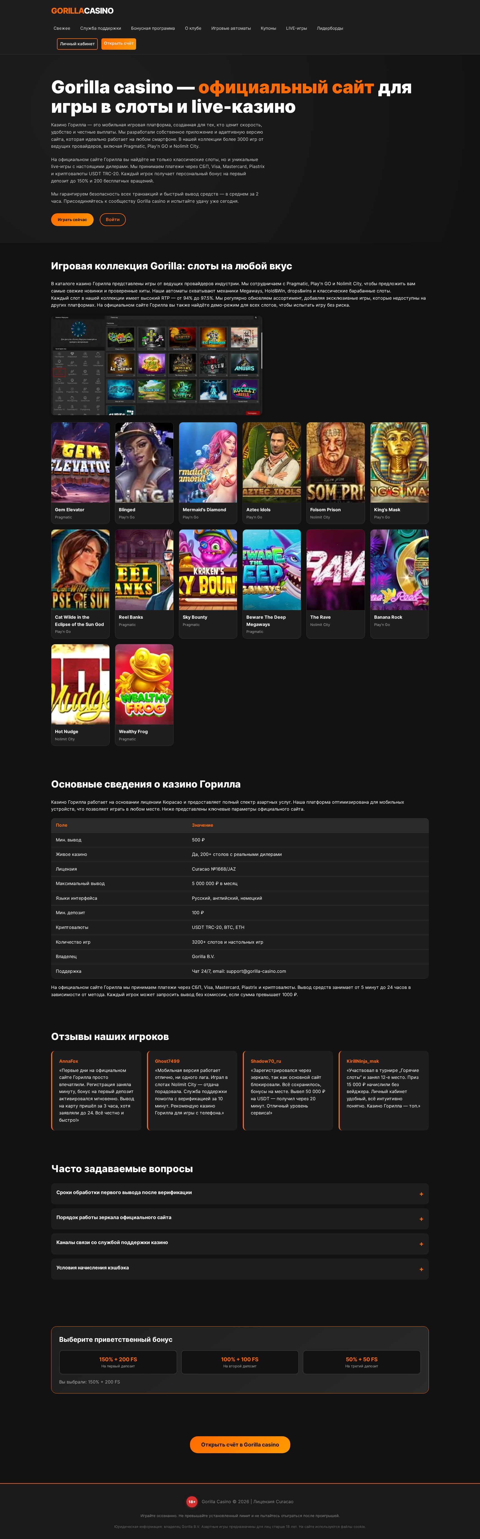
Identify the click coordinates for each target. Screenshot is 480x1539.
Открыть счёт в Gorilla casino (240, 1444)
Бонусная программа (153, 28)
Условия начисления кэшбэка (92, 1267)
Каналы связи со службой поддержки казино (112, 1242)
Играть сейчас (72, 219)
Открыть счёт (119, 43)
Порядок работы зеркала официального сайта (113, 1217)
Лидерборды (330, 28)
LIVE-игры (296, 28)
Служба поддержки (100, 28)
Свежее (62, 28)
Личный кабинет (77, 43)
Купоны (268, 28)
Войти (113, 219)
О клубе (193, 28)
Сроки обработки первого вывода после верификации (124, 1192)
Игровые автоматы (231, 28)
